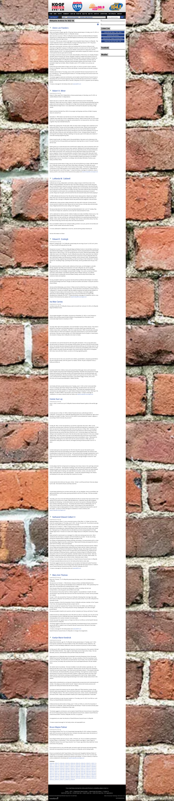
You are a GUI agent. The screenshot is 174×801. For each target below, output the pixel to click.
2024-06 (93, 766)
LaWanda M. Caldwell (61, 178)
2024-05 (52, 768)
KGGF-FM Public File (98, 793)
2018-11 (62, 779)
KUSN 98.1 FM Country (113, 35)
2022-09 (62, 771)
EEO (71, 791)
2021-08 (83, 773)
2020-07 (57, 776)
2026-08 (52, 763)
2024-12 (62, 766)
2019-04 (88, 778)
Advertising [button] (103, 13)
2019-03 (93, 778)
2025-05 (83, 765)
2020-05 (67, 776)
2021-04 (57, 774)
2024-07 (88, 766)
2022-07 (73, 771)
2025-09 (62, 765)
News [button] (55, 13)
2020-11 (83, 774)
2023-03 (78, 770)
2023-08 (52, 770)
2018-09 (73, 779)
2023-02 (83, 770)
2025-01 (57, 766)
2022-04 (88, 771)
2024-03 (62, 768)
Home (50, 13)
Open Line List (81, 17)
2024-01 (73, 768)
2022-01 (57, 773)
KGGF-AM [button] (72, 13)
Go (122, 17)
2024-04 (57, 768)
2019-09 (62, 778)
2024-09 (78, 766)
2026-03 (78, 763)
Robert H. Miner (59, 90)
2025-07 (73, 765)
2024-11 (67, 766)
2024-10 (73, 766)
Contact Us (106, 791)
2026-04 (73, 763)
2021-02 (67, 774)
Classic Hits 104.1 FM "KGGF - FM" (112, 41)
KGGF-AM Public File (66, 793)
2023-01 (88, 770)
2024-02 (67, 768)
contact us (105, 788)
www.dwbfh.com (77, 84)
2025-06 (78, 765)
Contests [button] (96, 13)
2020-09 (93, 774)
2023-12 (78, 768)
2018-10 (67, 779)
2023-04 (73, 770)
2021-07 (88, 773)
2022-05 (83, 771)
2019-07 (73, 778)
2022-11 (52, 771)
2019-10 (57, 778)
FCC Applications (108, 793)
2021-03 (62, 774)
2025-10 (57, 765)
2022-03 (93, 771)
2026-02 (83, 763)
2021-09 (78, 773)
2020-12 (78, 774)
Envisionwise (109, 795)
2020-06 (62, 776)
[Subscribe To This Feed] (98, 24)
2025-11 (52, 765)
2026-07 (57, 763)
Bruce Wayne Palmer (58, 727)
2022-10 (57, 771)
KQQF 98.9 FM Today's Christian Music (113, 38)
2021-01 (73, 774)
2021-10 (73, 773)
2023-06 (62, 770)
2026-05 (67, 763)
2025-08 (67, 765)
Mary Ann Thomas (60, 575)
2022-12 (93, 770)
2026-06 (62, 763)
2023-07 (57, 770)
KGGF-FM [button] (90, 13)
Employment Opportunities (81, 791)
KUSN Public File (77, 793)
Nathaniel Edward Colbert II (63, 517)
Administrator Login (121, 795)
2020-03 (78, 776)
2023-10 (88, 768)
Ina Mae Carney (56, 301)
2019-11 (52, 778)
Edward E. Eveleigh (60, 239)
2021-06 (93, 773)
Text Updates (112, 13)
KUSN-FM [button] (78, 13)
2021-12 (62, 773)
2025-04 (88, 765)
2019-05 (83, 778)
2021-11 (67, 773)
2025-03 (93, 765)
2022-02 (52, 773)
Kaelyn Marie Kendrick (61, 637)
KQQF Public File (87, 793)
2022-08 (67, 771)
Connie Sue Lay (56, 399)
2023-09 (93, 768)
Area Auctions (94, 17)
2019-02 (52, 779)
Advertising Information (95, 791)
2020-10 (88, 774)
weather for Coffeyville (112, 71)
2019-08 (67, 778)
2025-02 (52, 766)
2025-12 (93, 763)
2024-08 (83, 766)
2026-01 (88, 763)
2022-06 (78, 771)
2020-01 (88, 776)
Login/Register (53, 17)
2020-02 (83, 776)
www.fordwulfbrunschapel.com (90, 172)
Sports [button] (60, 13)
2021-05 (52, 774)
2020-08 (52, 776)
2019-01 (57, 779)
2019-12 (93, 776)
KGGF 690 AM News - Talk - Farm (112, 32)
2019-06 (78, 778)
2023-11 (83, 768)
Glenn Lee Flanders (60, 28)
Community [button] (66, 13)
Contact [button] (119, 13)
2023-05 (67, 770)
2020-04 (73, 776)
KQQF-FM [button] (84, 13)
